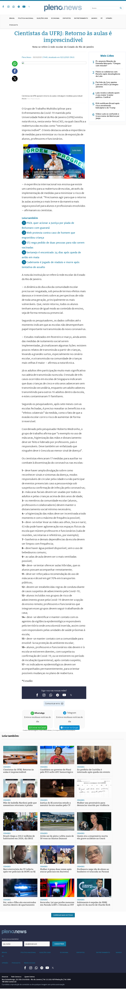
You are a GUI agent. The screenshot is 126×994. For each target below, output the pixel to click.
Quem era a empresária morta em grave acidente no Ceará (92, 837)
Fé (101, 18)
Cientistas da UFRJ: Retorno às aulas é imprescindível (18, 770)
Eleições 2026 (42, 18)
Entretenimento (81, 18)
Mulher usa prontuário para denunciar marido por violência (93, 804)
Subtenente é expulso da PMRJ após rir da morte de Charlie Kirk (93, 903)
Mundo (94, 18)
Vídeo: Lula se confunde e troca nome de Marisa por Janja (107, 116)
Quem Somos (29, 977)
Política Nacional (25, 18)
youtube (24, 6)
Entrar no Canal (38, 727)
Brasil (12, 18)
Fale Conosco (16, 977)
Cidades (7, 767)
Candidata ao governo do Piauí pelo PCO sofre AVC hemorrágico (56, 770)
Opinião (109, 18)
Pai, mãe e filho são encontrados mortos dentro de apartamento (19, 903)
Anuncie (5, 977)
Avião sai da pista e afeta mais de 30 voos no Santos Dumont (57, 837)
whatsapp (13, 6)
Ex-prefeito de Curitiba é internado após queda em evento (93, 770)
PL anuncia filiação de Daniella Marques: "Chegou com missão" (108, 63)
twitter (29, 6)
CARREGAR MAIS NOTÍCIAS (63, 915)
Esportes (67, 18)
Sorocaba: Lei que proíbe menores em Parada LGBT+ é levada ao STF (57, 903)
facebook (3, 6)
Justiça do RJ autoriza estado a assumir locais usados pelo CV (55, 804)
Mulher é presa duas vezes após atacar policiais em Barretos (55, 870)
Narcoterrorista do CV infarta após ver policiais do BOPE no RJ (19, 870)
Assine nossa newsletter (10, 939)
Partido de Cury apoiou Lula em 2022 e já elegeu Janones (107, 84)
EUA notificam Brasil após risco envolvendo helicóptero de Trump (107, 105)
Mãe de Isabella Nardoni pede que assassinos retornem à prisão (20, 804)
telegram (19, 6)
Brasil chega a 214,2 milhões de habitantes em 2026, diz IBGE (19, 837)
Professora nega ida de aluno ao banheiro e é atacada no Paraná (93, 870)
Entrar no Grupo (70, 727)
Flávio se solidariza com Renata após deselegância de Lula (108, 74)
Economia (55, 18)
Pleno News (63, 7)
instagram (8, 6)
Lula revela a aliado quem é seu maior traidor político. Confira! (107, 95)
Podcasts (13, 25)
